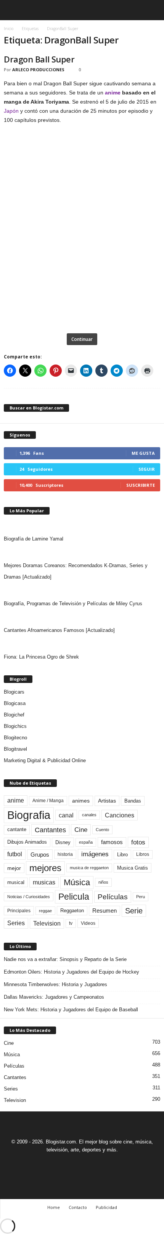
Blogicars (14, 692)
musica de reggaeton (89, 867)
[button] (152, 10)
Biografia (28, 815)
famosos (112, 842)
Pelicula (73, 897)
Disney (63, 842)
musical (15, 882)
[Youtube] (108, 1164)
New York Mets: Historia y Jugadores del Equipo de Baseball (71, 1009)
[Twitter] (91, 1164)
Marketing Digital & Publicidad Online (45, 760)
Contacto (78, 1207)
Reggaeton (72, 910)
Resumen (104, 911)
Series (16, 923)
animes (81, 801)
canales (89, 814)
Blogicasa (15, 703)
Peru (140, 896)
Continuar (82, 339)
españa (86, 842)
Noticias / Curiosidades (28, 896)
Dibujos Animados (27, 842)
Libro (122, 854)
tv (70, 923)
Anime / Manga (48, 800)
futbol (14, 854)
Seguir (146, 469)
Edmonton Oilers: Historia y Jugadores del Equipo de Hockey (71, 972)
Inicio (8, 28)
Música (77, 882)
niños (103, 882)
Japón (11, 111)
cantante (16, 829)
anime (113, 93)
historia (65, 854)
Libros (142, 854)
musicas (44, 882)
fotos (138, 842)
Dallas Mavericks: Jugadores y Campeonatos (54, 997)
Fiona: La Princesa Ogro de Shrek (41, 657)
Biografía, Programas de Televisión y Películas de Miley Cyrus (73, 603)
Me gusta (143, 453)
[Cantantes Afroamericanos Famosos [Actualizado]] (82, 617)
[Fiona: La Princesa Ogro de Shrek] (82, 643)
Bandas (132, 801)
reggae (45, 910)
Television (47, 923)
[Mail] (74, 1164)
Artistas (107, 801)
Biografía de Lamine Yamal (33, 539)
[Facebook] (56, 1164)
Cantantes (50, 830)
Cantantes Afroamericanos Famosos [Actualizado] (59, 630)
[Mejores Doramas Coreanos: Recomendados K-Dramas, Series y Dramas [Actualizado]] (82, 552)
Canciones (119, 815)
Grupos (40, 854)
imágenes (95, 854)
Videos (88, 923)
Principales (19, 910)
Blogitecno (15, 737)
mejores (45, 868)
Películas (113, 897)
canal (66, 815)
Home (53, 1207)
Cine (80, 829)
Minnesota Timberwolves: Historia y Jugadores (55, 984)
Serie (134, 910)
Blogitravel (15, 749)
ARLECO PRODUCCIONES (38, 69)
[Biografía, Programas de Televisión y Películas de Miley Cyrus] (82, 590)
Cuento (102, 829)
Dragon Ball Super (39, 59)
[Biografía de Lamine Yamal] (82, 525)
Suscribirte (140, 485)
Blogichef (14, 715)
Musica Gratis (132, 868)
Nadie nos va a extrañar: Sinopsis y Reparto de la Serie (65, 959)
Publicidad (106, 1207)
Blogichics (15, 726)
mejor (14, 868)
